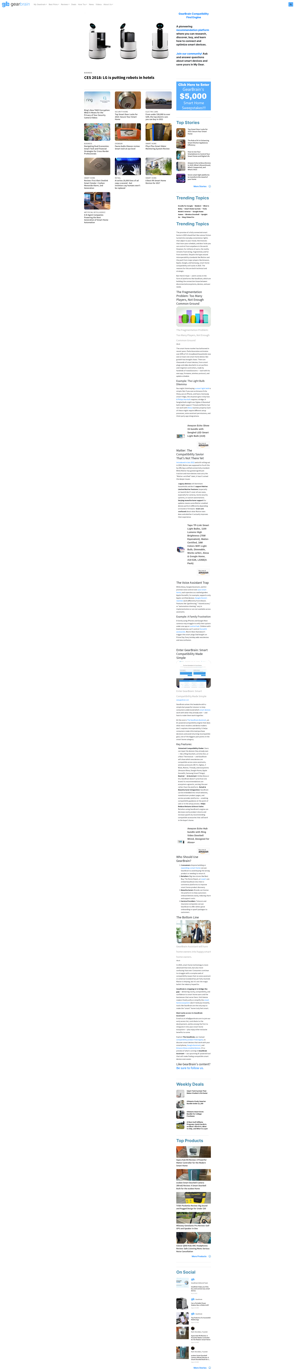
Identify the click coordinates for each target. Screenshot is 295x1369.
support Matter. (201, 486)
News (91, 4)
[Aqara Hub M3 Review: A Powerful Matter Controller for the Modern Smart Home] (193, 1152)
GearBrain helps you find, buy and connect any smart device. (200, 1289)
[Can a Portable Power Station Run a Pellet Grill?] (182, 1303)
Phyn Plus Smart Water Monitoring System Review (158, 147)
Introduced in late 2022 (185, 462)
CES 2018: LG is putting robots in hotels (119, 77)
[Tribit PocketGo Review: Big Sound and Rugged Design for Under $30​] (193, 1197)
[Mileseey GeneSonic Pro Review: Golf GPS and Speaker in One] (193, 1217)
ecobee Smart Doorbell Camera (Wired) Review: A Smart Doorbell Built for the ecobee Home (191, 1185)
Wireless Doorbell (192, 214)
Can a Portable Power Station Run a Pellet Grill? (200, 1304)
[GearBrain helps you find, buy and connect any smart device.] (182, 1284)
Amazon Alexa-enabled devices (188, 1048)
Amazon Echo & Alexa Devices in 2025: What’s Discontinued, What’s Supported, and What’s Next (199, 166)
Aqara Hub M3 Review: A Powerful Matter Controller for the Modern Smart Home (191, 1162)
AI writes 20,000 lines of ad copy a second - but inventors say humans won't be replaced (127, 184)
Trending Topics (192, 197)
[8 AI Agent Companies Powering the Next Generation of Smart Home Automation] (97, 200)
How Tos (82, 4)
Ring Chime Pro (188, 217)
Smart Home (151, 143)
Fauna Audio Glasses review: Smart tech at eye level (127, 147)
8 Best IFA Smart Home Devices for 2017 (156, 181)
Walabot (198, 206)
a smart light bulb (202, 388)
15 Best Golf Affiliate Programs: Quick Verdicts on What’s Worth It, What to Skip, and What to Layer (197, 1125)
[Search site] (290, 4)
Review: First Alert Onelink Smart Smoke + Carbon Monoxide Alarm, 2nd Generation (96, 184)
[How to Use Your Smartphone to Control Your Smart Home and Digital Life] (180, 155)
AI (187, 776)
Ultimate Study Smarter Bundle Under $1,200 (196, 1102)
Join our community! (189, 53)
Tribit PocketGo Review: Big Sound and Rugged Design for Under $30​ (191, 1207)
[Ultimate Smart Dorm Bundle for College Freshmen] (180, 1115)
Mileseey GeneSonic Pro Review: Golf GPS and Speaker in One (192, 1227)
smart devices (205, 710)
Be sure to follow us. (190, 1068)
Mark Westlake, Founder (199, 1332)
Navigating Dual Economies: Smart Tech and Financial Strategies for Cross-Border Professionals (96, 150)
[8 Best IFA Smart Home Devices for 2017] (159, 166)
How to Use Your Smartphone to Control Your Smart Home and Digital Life (199, 154)
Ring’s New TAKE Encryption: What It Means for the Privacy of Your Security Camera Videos (97, 114)
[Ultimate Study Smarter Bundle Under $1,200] (180, 1104)
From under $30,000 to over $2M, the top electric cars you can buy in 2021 (158, 117)
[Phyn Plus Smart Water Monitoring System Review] (159, 132)
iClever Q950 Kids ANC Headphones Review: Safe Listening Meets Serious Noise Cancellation (192, 1248)
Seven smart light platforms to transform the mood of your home (198, 177)
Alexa (190, 408)
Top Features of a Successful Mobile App (201, 1319)
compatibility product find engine (189, 1039)
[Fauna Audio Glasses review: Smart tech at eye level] (128, 132)
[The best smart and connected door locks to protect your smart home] (128, 100)
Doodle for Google (185, 206)
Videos (99, 4)
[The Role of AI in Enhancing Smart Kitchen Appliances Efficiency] (180, 143)
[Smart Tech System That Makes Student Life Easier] (180, 1094)
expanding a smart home (191, 868)
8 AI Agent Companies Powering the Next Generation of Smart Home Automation (96, 219)
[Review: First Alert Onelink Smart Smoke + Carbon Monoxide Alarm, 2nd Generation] (97, 166)
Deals (73, 4)
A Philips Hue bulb (183, 399)
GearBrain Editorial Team (199, 1283)
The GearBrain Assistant (196, 720)
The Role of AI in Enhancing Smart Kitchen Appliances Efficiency (198, 142)
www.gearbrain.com (182, 700)
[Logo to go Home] (16, 4)
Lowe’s (203, 879)
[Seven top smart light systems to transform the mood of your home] (180, 178)
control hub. (195, 626)
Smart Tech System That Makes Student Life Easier (197, 1092)
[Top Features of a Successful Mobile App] (182, 1318)
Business (88, 73)
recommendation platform (192, 29)
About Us (107, 4)
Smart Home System (192, 209)
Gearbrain (198, 1299)
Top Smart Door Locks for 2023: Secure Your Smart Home (126, 117)
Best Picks (53, 4)
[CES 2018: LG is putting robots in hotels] (128, 41)
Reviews (64, 4)
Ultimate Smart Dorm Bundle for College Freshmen (195, 1114)
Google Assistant (194, 1045)
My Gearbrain (40, 4)
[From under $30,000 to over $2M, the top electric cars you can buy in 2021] (159, 100)
